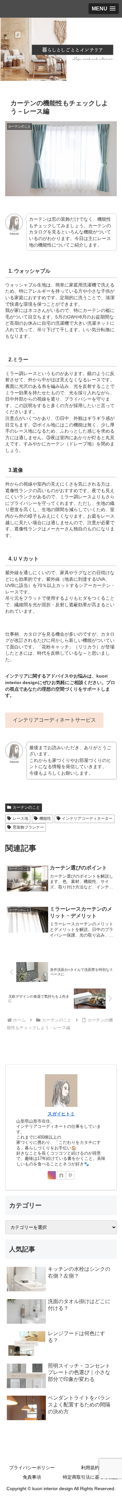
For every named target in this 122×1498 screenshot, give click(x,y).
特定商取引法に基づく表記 (90, 1477)
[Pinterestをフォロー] (70, 1175)
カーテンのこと (26, 807)
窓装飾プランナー (28, 827)
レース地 (20, 818)
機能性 (45, 818)
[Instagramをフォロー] (51, 1175)
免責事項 (32, 1477)
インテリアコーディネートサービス (54, 720)
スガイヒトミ (61, 1113)
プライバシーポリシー (32, 1467)
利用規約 (90, 1467)
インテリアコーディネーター (87, 818)
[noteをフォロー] (61, 1175)
